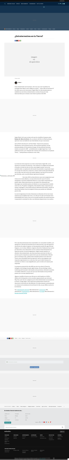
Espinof (23, 438)
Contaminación (44, 28)
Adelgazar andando (31, 406)
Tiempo (50, 28)
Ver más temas (8, 422)
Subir (61, 431)
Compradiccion (51, 439)
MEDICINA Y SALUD (11, 3)
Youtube (64, 3)
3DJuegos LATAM (16, 450)
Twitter (17, 40)
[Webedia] (62, 1)
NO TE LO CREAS (40, 3)
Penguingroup (26, 291)
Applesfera (6, 439)
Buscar (62, 427)
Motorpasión (42, 436)
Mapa (18, 28)
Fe (15, 417)
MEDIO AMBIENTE (24, 3)
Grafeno (13, 406)
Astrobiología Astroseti (23, 289)
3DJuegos (15, 436)
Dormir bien (38, 406)
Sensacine (24, 436)
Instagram (62, 3)
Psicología (17, 413)
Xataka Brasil (7, 451)
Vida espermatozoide (52, 406)
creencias (17, 419)
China (35, 28)
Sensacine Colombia (24, 452)
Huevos (39, 28)
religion (6, 417)
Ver (35, 367)
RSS (48, 422)
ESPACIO (18, 3)
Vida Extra (15, 438)
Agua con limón (44, 406)
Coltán (18, 406)
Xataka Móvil (7, 438)
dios (26, 419)
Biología (23, 338)
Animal (27, 28)
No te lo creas (28, 338)
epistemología (7, 419)
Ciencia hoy (42, 289)
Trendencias (51, 436)
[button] (20, 82)
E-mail (20, 40)
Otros (20, 338)
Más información (42, 458)
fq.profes (42, 291)
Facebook (58, 3)
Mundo (54, 28)
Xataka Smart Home (7, 442)
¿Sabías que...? (7, 413)
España (31, 28)
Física (6, 415)
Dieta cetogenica (23, 406)
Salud (26, 415)
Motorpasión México (42, 451)
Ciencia (14, 28)
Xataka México (7, 450)
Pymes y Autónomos (60, 438)
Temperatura (22, 28)
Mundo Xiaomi (7, 443)
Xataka (6, 436)
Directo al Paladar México (34, 451)
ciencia (26, 417)
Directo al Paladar (34, 436)
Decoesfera (51, 438)
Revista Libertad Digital (21, 293)
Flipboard (60, 3)
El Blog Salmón (60, 436)
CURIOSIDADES (32, 3)
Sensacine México (25, 450)
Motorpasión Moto (43, 438)
